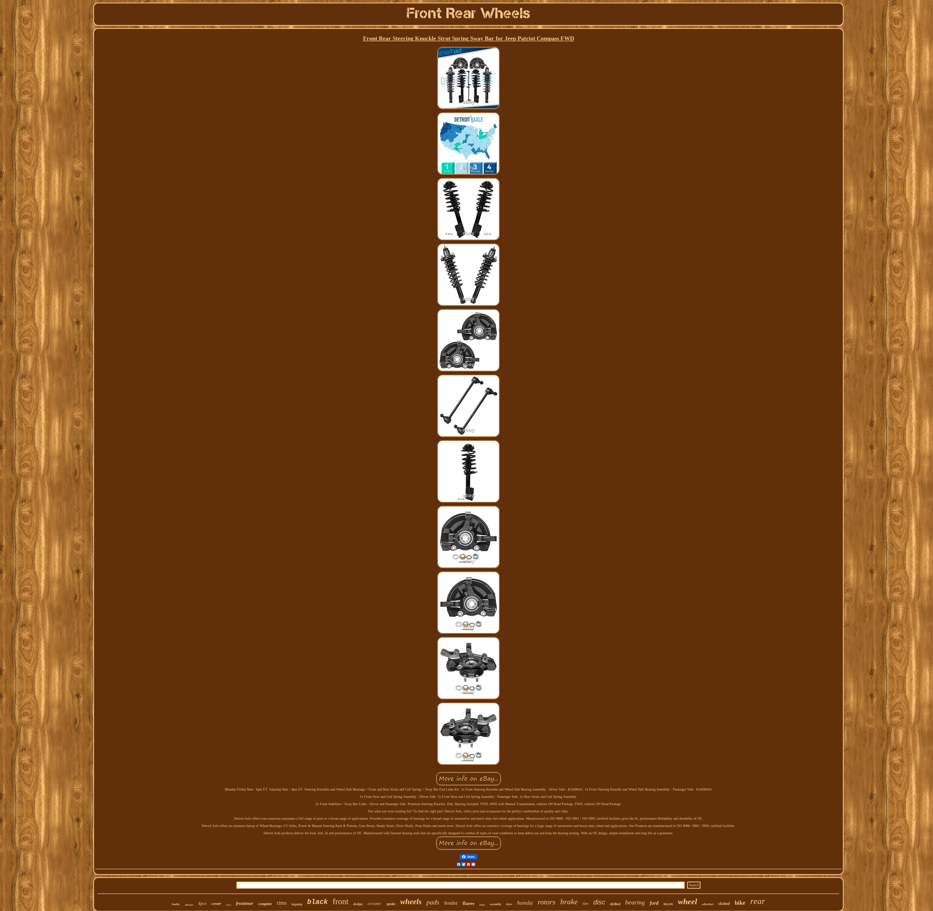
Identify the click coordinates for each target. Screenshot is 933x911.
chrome (189, 904)
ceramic (374, 903)
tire (585, 903)
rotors (546, 902)
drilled (615, 904)
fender (451, 903)
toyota (297, 904)
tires (509, 904)
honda (525, 902)
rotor (482, 904)
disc (599, 902)
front (340, 901)
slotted (724, 903)
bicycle (668, 904)
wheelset (707, 904)
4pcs (202, 903)
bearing (635, 902)
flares (469, 903)
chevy (228, 904)
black (317, 902)
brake (569, 901)
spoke (390, 904)
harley (176, 904)
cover (216, 903)
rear (757, 901)
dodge (358, 904)
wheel (687, 901)
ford (654, 903)
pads (432, 902)
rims (282, 903)
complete (265, 904)
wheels (411, 901)
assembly (495, 904)
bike (740, 903)
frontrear (244, 903)
